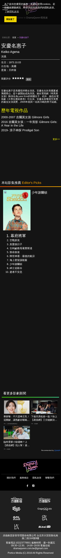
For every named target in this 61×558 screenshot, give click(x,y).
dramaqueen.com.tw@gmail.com (30, 548)
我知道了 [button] (10, 19)
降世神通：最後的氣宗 (22, 256)
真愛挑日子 (16, 244)
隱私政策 (36, 477)
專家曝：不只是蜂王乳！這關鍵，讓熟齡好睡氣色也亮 (17, 418)
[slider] (18, 78)
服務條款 (24, 477)
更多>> (56, 139)
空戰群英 (15, 240)
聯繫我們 (49, 477)
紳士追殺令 (16, 268)
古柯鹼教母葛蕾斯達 (21, 248)
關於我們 (11, 477)
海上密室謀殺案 (18, 260)
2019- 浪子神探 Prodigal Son (20, 130)
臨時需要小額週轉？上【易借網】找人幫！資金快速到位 (17, 444)
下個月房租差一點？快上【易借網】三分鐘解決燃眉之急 (44, 418)
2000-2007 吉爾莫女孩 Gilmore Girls (25, 117)
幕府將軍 (18, 235)
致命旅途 (15, 252)
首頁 (14, 37)
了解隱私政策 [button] (12, 11)
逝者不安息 (16, 272)
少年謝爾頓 (16, 264)
